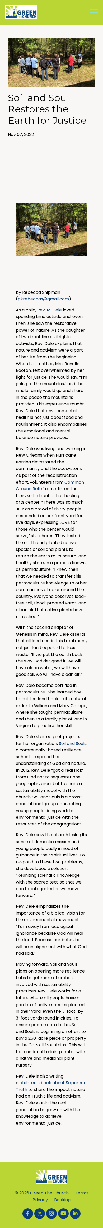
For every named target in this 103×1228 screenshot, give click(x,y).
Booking (62, 1200)
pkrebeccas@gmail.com (43, 299)
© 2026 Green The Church (42, 1193)
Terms (81, 1193)
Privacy (40, 1200)
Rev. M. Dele (49, 310)
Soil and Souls (72, 743)
